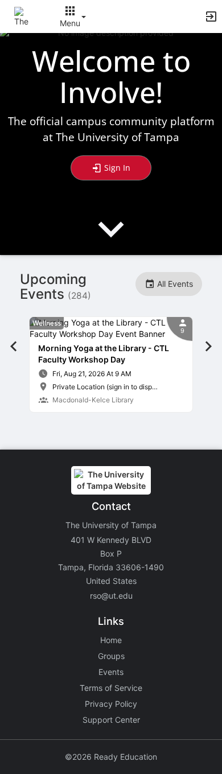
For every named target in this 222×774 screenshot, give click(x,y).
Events (111, 672)
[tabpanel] (111, 364)
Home (111, 640)
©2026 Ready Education (111, 756)
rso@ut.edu (111, 595)
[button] (24, 15)
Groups (111, 656)
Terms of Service (111, 688)
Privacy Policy (111, 704)
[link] (111, 364)
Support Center (111, 719)
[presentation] (111, 239)
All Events (174, 284)
